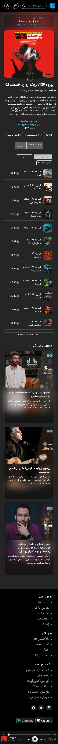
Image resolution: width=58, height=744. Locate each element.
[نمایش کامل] (19, 739)
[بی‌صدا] (55, 739)
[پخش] (34, 739)
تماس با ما (42, 607)
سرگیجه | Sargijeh (27, 124)
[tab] (35, 145)
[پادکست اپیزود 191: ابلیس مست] (47, 309)
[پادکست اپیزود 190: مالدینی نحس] (47, 323)
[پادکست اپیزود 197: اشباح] (47, 227)
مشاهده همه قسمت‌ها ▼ (29, 334)
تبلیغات (43, 613)
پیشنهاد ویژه (43, 163)
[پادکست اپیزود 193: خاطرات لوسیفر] (47, 282)
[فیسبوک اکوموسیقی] (33, 707)
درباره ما (43, 602)
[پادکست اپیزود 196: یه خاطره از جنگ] (47, 241)
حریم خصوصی (39, 697)
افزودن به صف (13, 135)
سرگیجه (24, 121)
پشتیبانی (42, 675)
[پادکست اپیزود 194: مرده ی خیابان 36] (47, 268)
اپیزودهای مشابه (24, 157)
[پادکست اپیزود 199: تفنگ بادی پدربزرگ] (47, 200)
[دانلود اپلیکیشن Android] (25, 721)
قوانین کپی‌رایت (38, 681)
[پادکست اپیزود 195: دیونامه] (47, 255)
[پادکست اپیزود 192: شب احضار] (47, 296)
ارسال (47, 135)
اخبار (46, 649)
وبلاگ (45, 624)
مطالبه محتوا (40, 686)
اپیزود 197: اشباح (32, 227)
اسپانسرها (42, 655)
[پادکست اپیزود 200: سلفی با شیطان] (47, 186)
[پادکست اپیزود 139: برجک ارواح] (4, 739)
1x (50, 739)
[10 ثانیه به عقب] (29, 739)
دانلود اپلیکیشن (37, 670)
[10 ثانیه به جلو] (41, 739)
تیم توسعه (41, 644)
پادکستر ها (41, 639)
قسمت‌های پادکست (42, 157)
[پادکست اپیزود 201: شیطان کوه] (47, 173)
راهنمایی (43, 618)
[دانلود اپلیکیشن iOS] (44, 721)
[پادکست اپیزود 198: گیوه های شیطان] (47, 214)
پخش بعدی (32, 135)
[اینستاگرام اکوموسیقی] (49, 707)
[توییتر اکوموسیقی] (41, 707)
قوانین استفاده (38, 691)
